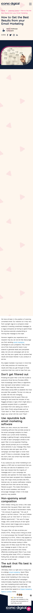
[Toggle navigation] (30, 4)
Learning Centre (13, 10)
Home (3, 10)
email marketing (18, 342)
